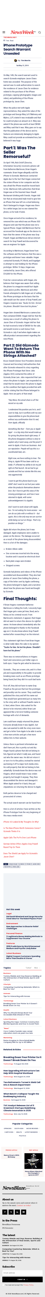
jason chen (36, 864)
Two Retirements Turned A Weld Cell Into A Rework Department (21, 1083)
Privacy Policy (28, 1285)
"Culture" (29, 968)
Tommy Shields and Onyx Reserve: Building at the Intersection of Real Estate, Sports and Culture (22, 978)
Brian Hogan (13, 864)
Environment (12, 923)
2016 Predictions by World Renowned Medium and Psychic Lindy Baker (23, 947)
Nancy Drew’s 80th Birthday (11, 1156)
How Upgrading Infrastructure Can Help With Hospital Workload (21, 1072)
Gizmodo (22, 864)
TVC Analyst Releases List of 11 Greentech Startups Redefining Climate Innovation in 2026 (19, 1108)
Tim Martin (25, 61)
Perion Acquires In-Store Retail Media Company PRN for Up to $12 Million (19, 1041)
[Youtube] (23, 1212)
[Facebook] (4, 1212)
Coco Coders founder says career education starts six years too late (18, 1032)
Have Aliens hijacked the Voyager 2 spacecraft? (33, 1173)
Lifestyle (7, 984)
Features (10, 943)
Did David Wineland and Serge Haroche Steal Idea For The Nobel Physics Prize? (24, 917)
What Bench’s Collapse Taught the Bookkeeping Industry (21, 1095)
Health (6, 1010)
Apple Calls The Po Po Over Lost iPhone (19, 837)
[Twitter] (11, 1212)
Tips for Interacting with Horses (16, 996)
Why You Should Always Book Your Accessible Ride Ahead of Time (17, 1014)
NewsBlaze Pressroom (11, 1224)
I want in (21, 1279)
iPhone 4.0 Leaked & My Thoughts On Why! (21, 822)
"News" (6, 1028)
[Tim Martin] (16, 60)
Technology (9, 37)
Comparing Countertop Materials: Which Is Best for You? (21, 988)
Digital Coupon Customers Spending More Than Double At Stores (23, 957)
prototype (7, 867)
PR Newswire (7, 1228)
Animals (6, 993)
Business (7, 973)
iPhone (28, 864)
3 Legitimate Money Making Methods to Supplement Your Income (24, 937)
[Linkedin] (17, 1212)
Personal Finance (14, 933)
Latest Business (13, 953)
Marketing (7, 1037)
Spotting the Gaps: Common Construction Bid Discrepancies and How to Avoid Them (21, 1023)
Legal (9, 913)
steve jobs (16, 867)
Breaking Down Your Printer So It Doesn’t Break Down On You (20, 1004)
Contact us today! (24, 1205)
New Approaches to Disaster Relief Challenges (22, 927)
